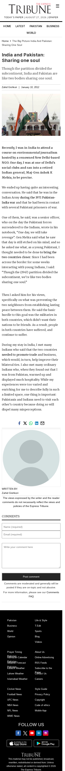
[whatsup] (31, 423)
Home (7, 26)
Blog (37, 636)
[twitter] (26, 423)
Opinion (11, 636)
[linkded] (37, 423)
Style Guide (41, 689)
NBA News (12, 705)
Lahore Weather (15, 673)
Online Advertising (44, 657)
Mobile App (40, 710)
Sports (38, 631)
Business (53, 26)
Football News (14, 694)
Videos (38, 642)
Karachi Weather (16, 668)
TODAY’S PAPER (14, 17)
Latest (20, 26)
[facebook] (20, 423)
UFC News (12, 699)
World (31, 32)
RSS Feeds (41, 662)
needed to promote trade (19, 354)
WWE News (13, 716)
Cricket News (14, 689)
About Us (40, 652)
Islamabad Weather (17, 679)
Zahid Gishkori (9, 87)
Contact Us (41, 673)
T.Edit (38, 625)
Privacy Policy (42, 694)
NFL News (12, 710)
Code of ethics (42, 705)
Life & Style (41, 620)
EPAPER (53, 17)
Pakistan (36, 26)
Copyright (40, 699)
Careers (39, 679)
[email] (42, 423)
